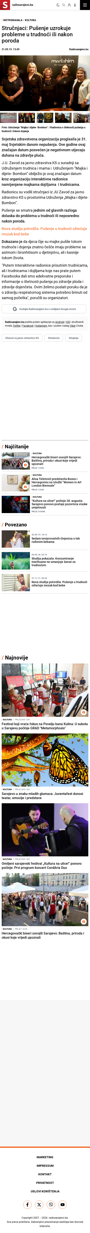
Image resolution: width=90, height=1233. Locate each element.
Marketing (45, 1157)
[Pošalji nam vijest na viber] (51, 1205)
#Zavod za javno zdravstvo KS (22, 338)
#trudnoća (53, 338)
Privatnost (45, 1183)
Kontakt (45, 1174)
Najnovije (16, 657)
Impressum (45, 1166)
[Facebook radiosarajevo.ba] (27, 1205)
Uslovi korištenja (45, 1191)
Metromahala (12, 20)
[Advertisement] (45, 391)
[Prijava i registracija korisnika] (69, 5)
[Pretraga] (64, 5)
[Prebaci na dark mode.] (58, 5)
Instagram (41, 325)
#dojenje (73, 338)
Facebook (27, 325)
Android (59, 322)
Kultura (30, 20)
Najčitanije (17, 446)
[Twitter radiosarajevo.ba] (39, 1205)
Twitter (17, 325)
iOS (68, 322)
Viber (73, 325)
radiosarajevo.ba (58, 1217)
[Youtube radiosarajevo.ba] (62, 1205)
